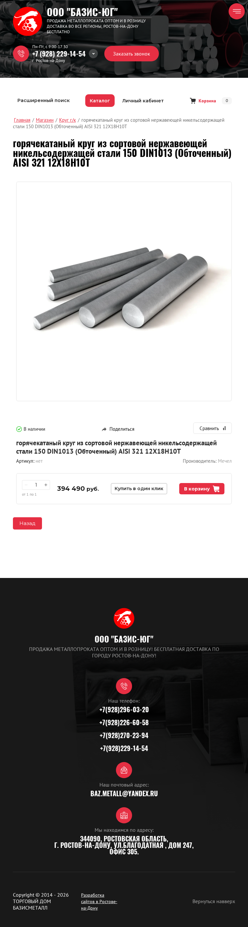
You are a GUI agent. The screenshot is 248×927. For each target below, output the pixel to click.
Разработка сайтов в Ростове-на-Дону (99, 901)
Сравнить (209, 428)
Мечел (225, 460)
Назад (27, 523)
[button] (131, 53)
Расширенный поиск (43, 100)
